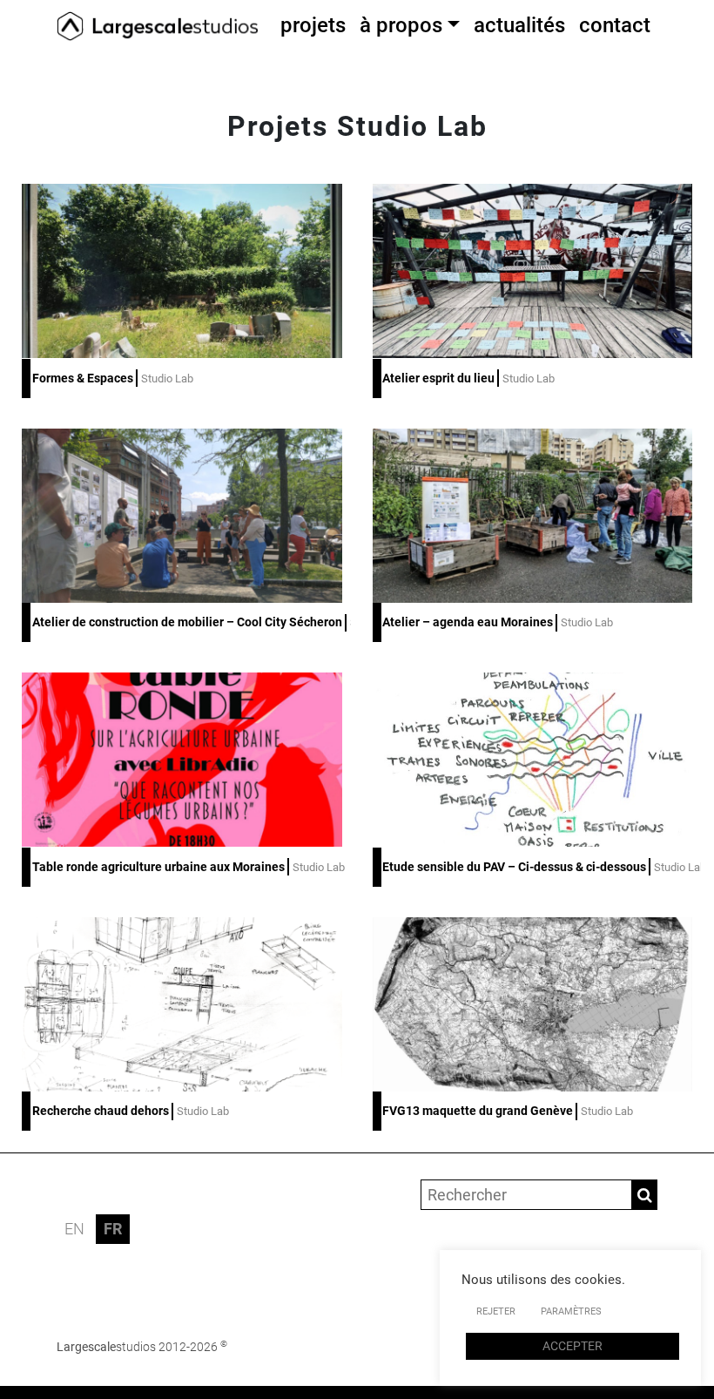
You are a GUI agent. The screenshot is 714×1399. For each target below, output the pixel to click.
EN (74, 1229)
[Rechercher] (644, 1194)
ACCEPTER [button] (572, 1346)
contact (614, 25)
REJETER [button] (495, 1311)
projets (313, 25)
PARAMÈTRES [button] (571, 1311)
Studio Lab (167, 378)
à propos (401, 25)
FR (113, 1229)
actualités (519, 25)
